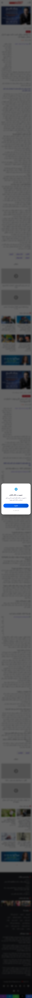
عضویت (16, 505)
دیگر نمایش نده (16, 510)
